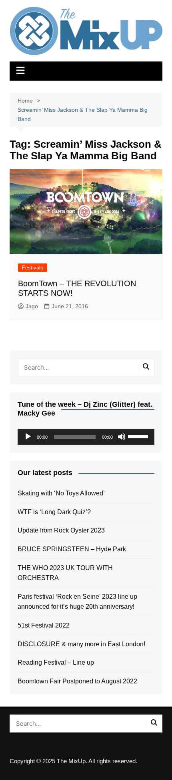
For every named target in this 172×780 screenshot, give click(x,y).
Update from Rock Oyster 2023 (61, 530)
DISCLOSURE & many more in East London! (81, 644)
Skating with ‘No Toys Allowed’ (61, 493)
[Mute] (122, 437)
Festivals (32, 268)
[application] (86, 437)
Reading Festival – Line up (56, 662)
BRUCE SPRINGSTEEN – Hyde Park (73, 549)
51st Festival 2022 (44, 625)
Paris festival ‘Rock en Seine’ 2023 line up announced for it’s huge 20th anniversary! (77, 601)
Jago (32, 306)
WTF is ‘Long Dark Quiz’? (54, 512)
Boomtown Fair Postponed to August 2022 (77, 681)
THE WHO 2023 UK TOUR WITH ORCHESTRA (65, 573)
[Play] (28, 437)
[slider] (139, 436)
